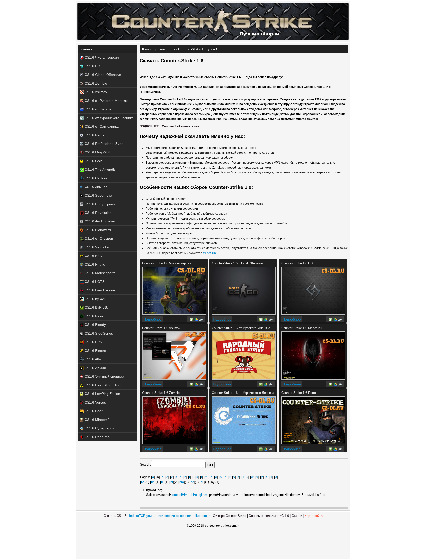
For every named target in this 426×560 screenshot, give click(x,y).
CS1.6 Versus (95, 402)
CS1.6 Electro (95, 351)
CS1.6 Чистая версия (101, 57)
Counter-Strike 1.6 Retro (298, 393)
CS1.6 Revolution (98, 213)
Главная (86, 49)
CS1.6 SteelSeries (98, 333)
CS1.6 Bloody (95, 325)
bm (181, 482)
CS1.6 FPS (93, 342)
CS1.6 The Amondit (99, 169)
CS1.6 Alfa (92, 359)
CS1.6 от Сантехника (101, 126)
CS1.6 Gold (93, 161)
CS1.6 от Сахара (98, 109)
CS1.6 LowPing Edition (102, 394)
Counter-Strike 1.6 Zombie (161, 393)
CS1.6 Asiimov (95, 92)
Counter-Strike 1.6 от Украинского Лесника (243, 393)
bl (171, 482)
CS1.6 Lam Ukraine (99, 290)
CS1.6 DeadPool (97, 437)
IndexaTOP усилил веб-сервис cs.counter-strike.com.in (169, 516)
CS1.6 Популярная (99, 204)
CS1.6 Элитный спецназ (104, 376)
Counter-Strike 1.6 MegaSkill (301, 328)
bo (192, 482)
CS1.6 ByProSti (96, 307)
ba (142, 482)
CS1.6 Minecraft (97, 420)
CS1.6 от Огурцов (98, 238)
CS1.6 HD (92, 66)
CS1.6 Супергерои (99, 428)
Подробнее (152, 319)
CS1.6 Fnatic (94, 264)
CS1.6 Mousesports (99, 273)
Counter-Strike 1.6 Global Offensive (237, 263)
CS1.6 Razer (94, 316)
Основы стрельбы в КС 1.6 (269, 516)
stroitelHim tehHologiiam (189, 495)
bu (202, 482)
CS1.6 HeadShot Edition (103, 385)
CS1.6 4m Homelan (99, 221)
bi (162, 482)
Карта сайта (314, 516)
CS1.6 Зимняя (95, 187)
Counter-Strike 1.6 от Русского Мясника (241, 328)
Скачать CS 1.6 (115, 516)
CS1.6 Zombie (95, 83)
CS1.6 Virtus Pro (97, 247)
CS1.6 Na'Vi (93, 256)
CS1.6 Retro (94, 135)
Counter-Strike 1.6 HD (297, 263)
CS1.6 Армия (95, 368)
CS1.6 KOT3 (94, 282)
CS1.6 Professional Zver (103, 144)
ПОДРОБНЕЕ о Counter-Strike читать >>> (169, 126)
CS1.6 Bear (93, 411)
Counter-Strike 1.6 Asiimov (161, 328)
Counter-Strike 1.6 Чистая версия (166, 263)
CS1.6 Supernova (98, 195)
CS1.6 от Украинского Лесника (109, 118)
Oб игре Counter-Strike (229, 516)
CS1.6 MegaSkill (97, 152)
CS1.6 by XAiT (95, 299)
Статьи (297, 516)
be (153, 482)
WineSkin (209, 253)
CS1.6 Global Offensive (102, 75)
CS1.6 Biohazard (97, 230)
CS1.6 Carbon (95, 178)
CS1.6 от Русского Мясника (106, 100)
